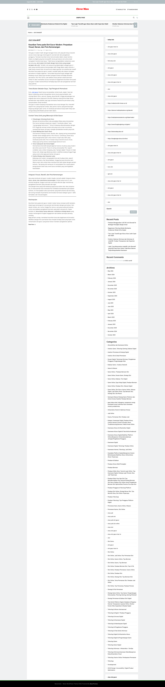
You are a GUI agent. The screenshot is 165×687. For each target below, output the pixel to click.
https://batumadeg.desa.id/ (115, 131)
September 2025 (112, 296)
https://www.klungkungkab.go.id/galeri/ (119, 124)
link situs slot (112, 61)
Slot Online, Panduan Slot (115, 573)
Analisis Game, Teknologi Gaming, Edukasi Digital (122, 348)
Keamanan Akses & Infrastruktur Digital (119, 428)
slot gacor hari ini (113, 47)
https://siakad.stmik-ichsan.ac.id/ (117, 103)
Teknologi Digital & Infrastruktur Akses (119, 634)
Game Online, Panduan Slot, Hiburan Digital (120, 386)
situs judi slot (112, 516)
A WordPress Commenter (115, 260)
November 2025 (112, 289)
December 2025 (112, 285)
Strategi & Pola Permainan (115, 589)
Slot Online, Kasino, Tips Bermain (117, 562)
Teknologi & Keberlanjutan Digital (117, 623)
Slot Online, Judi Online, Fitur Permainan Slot (120, 555)
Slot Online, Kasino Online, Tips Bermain (119, 559)
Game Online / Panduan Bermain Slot (118, 372)
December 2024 (112, 328)
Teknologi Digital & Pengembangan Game (119, 638)
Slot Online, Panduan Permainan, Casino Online (121, 570)
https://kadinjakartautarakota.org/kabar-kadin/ (121, 117)
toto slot (110, 167)
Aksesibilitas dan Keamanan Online (118, 345)
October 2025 (111, 292)
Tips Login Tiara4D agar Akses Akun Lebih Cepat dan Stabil (69, 24)
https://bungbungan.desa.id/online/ (118, 138)
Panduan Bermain (113, 467)
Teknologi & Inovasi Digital (115, 616)
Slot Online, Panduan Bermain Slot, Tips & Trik (121, 566)
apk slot (110, 174)
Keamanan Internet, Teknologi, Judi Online (120, 449)
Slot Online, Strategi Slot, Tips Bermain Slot (120, 577)
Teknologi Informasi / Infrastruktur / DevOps (120, 648)
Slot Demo (111, 541)
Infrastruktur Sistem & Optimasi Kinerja (119, 410)
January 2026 (111, 281)
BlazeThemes (94, 684)
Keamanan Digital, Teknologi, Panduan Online (121, 446)
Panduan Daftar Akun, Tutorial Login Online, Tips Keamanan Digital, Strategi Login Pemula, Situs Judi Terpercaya (121, 473)
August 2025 (111, 299)
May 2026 (110, 271)
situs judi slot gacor (113, 520)
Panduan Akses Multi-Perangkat (117, 464)
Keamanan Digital (113, 442)
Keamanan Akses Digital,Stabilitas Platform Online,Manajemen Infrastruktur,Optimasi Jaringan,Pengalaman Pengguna (120, 437)
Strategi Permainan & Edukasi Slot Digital (119, 598)
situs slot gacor (112, 54)
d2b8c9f (32, 50)
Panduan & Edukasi (113, 460)
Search (109, 209)
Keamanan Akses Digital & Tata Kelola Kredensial (122, 431)
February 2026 (112, 278)
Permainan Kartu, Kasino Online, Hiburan (119, 506)
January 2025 (111, 324)
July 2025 (110, 303)
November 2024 (112, 331)
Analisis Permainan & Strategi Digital (118, 352)
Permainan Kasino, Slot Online (116, 509)
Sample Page (80, 17)
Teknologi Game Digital (114, 645)
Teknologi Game (112, 641)
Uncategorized (112, 664)
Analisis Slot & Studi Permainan (117, 355)
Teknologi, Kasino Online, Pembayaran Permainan (122, 657)
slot (109, 89)
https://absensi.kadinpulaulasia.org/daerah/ (120, 110)
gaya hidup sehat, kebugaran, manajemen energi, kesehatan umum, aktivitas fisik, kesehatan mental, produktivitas (121, 404)
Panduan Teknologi (113, 497)
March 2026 (111, 274)
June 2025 (111, 306)
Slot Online (111, 552)
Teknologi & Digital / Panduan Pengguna (119, 613)
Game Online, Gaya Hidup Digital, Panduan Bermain (122, 382)
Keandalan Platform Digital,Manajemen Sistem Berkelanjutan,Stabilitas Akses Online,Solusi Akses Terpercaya (121, 455)
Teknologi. (111, 661)
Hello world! (128, 260)
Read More (31, 224)
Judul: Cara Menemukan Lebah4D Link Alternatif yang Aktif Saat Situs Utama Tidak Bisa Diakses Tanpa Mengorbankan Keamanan (122, 248)
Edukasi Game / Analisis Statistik (117, 365)
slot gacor (35, 92)
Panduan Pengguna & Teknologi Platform (119, 488)
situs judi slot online (113, 523)
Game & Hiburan (112, 368)
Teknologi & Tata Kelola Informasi (117, 631)
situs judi (110, 513)
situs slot (110, 527)
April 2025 (111, 313)
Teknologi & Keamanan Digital (116, 620)
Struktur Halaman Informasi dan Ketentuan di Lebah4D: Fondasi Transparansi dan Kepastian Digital (98, 2)
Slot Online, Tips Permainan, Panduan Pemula (121, 586)
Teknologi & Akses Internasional (117, 609)
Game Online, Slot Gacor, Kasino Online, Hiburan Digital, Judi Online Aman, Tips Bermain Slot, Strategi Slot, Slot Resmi (121, 391)
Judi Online (111, 413)
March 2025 (111, 317)
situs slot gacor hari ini (114, 82)
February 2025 (112, 321)
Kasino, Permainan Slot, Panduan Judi (118, 417)
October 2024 (111, 335)
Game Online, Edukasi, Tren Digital (117, 379)
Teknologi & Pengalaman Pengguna (118, 627)
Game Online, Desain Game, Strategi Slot (119, 375)
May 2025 (110, 310)
